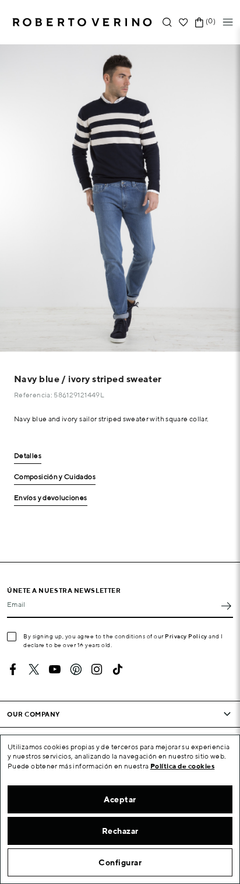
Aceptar (120, 799)
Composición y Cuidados (55, 477)
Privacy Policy (186, 636)
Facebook (13, 669)
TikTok (117, 669)
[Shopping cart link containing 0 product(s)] (199, 22)
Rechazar (120, 831)
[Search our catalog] (167, 22)
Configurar (120, 862)
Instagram (97, 669)
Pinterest (76, 669)
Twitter (34, 669)
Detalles (27, 456)
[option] (120, 198)
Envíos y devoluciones (50, 498)
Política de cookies (182, 765)
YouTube (55, 669)
